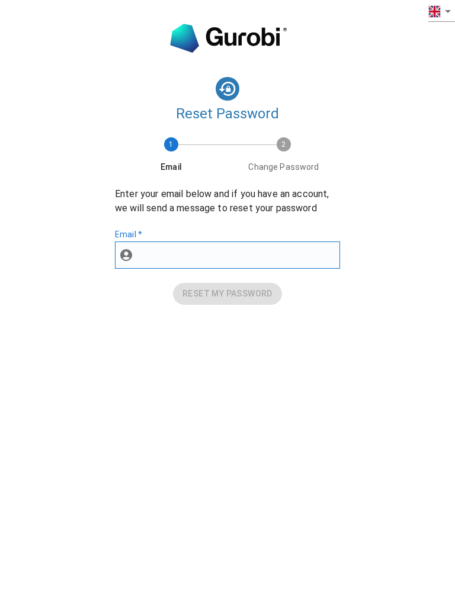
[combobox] (441, 11)
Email (128, 234)
